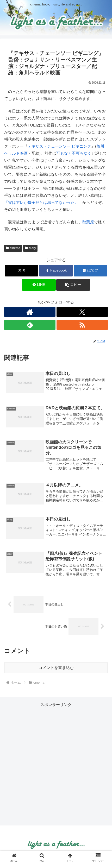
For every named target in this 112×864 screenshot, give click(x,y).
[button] (73, 285)
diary (32, 248)
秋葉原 (88, 222)
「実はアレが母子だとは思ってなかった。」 (43, 202)
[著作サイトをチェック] (29, 312)
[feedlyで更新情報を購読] (29, 325)
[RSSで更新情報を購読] (82, 325)
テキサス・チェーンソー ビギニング (59, 146)
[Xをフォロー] (82, 312)
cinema (15, 248)
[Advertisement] (56, 764)
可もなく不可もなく (73, 153)
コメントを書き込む (56, 667)
